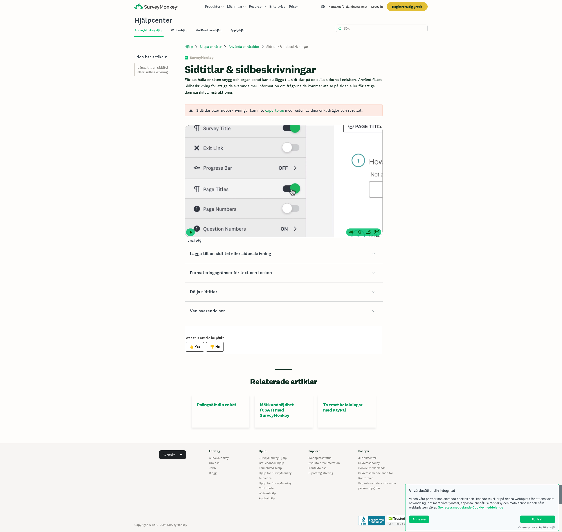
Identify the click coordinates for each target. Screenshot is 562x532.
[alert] (283, 110)
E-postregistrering (320, 473)
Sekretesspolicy (369, 463)
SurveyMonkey (219, 458)
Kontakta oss (317, 468)
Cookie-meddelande (487, 507)
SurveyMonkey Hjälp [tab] (149, 30)
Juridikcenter (367, 458)
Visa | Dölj (194, 241)
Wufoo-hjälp (267, 493)
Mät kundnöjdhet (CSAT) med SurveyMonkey (277, 410)
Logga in (377, 7)
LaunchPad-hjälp (270, 468)
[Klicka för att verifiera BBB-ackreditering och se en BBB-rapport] (371, 525)
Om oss (214, 463)
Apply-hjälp (267, 498)
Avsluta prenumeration (324, 463)
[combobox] (172, 454)
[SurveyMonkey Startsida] (156, 7)
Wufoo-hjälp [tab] (179, 30)
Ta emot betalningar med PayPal (342, 407)
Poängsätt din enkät (216, 405)
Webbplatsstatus (319, 458)
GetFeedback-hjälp (271, 463)
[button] (283, 253)
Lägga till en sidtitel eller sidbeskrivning (152, 69)
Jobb (212, 468)
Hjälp (189, 46)
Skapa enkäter (211, 46)
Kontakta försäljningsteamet (347, 7)
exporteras (274, 110)
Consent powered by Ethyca (534, 527)
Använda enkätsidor (244, 46)
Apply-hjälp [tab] (238, 30)
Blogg (212, 473)
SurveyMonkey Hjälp (273, 458)
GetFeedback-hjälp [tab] (209, 30)
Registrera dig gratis (407, 7)
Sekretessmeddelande (455, 507)
